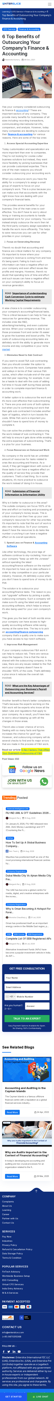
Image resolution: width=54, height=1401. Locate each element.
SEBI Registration (35, 934)
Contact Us (8, 1222)
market (6, 349)
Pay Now (7, 1236)
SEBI (9, 934)
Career (5, 1214)
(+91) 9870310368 (11, 1336)
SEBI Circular (19, 934)
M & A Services (10, 1292)
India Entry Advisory (12, 1288)
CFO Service (17, 11)
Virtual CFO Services (13, 1284)
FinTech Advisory (11, 1271)
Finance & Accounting (34, 11)
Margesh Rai (14, 818)
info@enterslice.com (13, 1332)
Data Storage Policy (12, 1253)
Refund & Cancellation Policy (17, 1249)
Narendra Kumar (12, 60)
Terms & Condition (11, 1257)
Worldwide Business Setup (16, 1276)
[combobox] (10, 996)
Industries (7, 1241)
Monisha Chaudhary (17, 917)
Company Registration (16, 871)
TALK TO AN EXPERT (27, 1018)
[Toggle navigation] (50, 4)
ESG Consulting (10, 1280)
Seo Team (13, 851)
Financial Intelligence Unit (17, 809)
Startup (10, 838)
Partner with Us (10, 1218)
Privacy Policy (9, 1245)
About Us (7, 1206)
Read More (12, 1112)
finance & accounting (20, 134)
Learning (6, 11)
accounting (22, 110)
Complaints (8, 1201)
